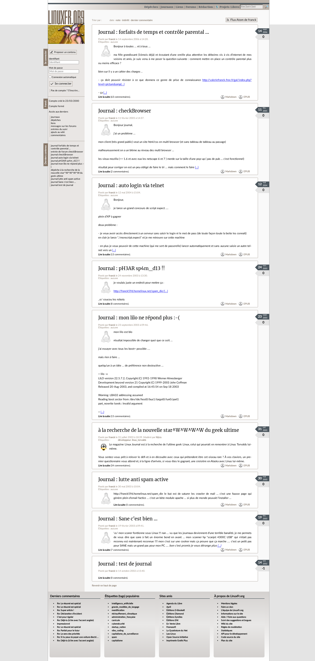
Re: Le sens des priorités (68, 634)
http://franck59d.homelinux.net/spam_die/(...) (141, 291)
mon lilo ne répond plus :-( (149, 318)
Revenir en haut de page (104, 585)
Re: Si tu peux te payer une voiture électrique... (79, 637)
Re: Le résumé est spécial (69, 603)
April (168, 607)
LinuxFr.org (66, 25)
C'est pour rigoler (65, 617)
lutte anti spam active (69, 179)
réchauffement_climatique (124, 614)
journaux (55, 117)
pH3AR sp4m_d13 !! (69, 161)
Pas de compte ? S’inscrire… (65, 90)
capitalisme (117, 640)
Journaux (166, 6)
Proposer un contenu (65, 52)
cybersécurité (118, 624)
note (118, 20)
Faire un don (227, 607)
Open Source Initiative (177, 637)
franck (112, 39)
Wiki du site (226, 624)
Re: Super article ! (65, 610)
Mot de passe (56, 68)
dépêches (56, 120)
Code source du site (230, 637)
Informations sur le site (232, 614)
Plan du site (226, 640)
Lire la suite (104, 97)
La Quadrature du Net (176, 630)
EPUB (247, 97)
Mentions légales (229, 603)
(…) (105, 92)
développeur (124, 440)
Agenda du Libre (174, 603)
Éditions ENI (172, 620)
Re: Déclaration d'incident (69, 614)
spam (114, 637)
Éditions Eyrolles (174, 617)
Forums (191, 6)
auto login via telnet (68, 158)
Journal (106, 32)
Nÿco (158, 437)
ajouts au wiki (58, 132)
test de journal (65, 185)
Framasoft (171, 627)
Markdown (230, 97)
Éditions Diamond (175, 614)
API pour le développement (234, 634)
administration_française (123, 617)
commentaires (58, 135)
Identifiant (54, 59)
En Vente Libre (173, 624)
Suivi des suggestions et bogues (236, 620)
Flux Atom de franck (243, 19)
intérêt (125, 20)
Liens (179, 6)
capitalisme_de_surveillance (125, 634)
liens (53, 123)
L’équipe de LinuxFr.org (232, 610)
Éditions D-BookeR (175, 610)
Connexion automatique (64, 77)
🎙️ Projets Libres (227, 6)
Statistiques (226, 630)
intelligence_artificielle (122, 603)
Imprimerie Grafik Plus (177, 640)
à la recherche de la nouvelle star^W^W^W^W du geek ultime (67, 173)
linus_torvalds (139, 440)
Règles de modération (231, 627)
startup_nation (119, 627)
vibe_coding (117, 630)
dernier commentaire (142, 20)
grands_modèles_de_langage (125, 607)
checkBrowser (75, 152)
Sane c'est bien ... (67, 182)
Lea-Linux (171, 634)
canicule (116, 620)
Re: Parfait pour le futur (68, 630)
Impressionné (63, 624)
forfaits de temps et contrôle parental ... (164, 32)
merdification (118, 610)
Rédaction (206, 6)
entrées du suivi (59, 129)
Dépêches (151, 6)
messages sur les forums (63, 126)
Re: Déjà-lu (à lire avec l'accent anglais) (75, 620)
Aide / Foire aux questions (233, 617)
